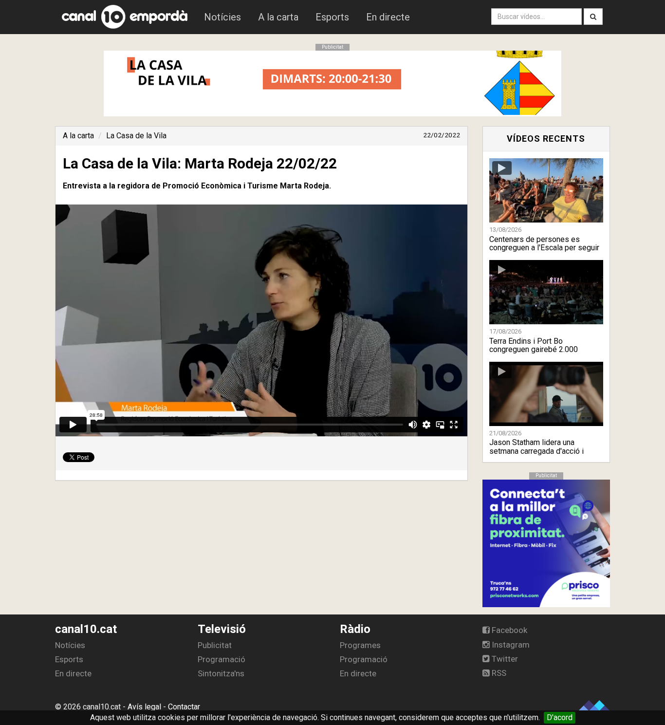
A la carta (278, 17)
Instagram (510, 645)
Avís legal (144, 706)
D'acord (560, 717)
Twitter (504, 659)
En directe (388, 17)
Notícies (222, 17)
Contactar (184, 706)
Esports (332, 17)
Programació (221, 659)
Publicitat (215, 645)
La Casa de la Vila (136, 135)
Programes (360, 645)
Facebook (508, 630)
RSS (498, 673)
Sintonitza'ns (221, 673)
